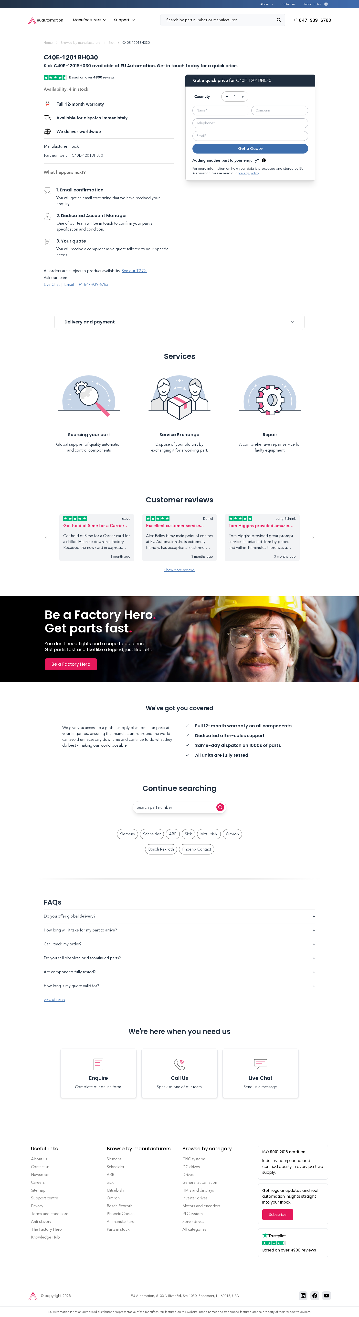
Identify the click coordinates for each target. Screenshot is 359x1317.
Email (69, 284)
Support (122, 20)
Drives (188, 1174)
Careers (38, 1182)
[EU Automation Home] (45, 20)
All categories (194, 1229)
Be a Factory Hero (71, 664)
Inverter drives (195, 1198)
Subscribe (277, 1214)
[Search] (280, 20)
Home (48, 43)
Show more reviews (179, 570)
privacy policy (248, 173)
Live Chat (52, 284)
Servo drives (193, 1221)
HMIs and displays (198, 1190)
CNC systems (194, 1159)
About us (266, 4)
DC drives (191, 1166)
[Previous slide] (51, 537)
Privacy (37, 1206)
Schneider (152, 834)
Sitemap (38, 1190)
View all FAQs (54, 1000)
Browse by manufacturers (81, 43)
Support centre (44, 1198)
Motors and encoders (201, 1206)
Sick (111, 43)
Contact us (287, 4)
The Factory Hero (46, 1229)
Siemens (127, 834)
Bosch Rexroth (161, 849)
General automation (199, 1182)
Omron (232, 834)
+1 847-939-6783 (93, 284)
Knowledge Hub (45, 1237)
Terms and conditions (50, 1213)
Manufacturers (87, 20)
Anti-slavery (41, 1221)
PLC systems (193, 1213)
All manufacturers (122, 1221)
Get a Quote (250, 148)
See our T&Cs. (134, 270)
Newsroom (41, 1174)
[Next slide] (307, 537)
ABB (173, 834)
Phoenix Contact (196, 849)
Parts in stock (118, 1229)
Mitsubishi (209, 834)
